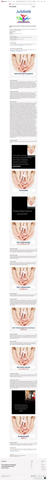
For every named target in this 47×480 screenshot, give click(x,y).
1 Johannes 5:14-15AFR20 (14, 373)
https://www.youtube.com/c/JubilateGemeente (16, 45)
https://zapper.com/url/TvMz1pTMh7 (15, 451)
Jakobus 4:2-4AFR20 (13, 299)
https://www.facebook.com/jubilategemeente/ (16, 51)
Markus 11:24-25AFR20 (13, 248)
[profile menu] (44, 1)
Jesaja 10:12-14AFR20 (13, 80)
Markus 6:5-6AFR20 (13, 341)
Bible (8, 1)
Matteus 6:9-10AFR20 (13, 442)
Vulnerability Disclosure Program (5, 476)
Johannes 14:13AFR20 (13, 140)
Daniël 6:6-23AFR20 (13, 101)
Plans (10, 1)
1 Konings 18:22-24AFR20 (14, 91)
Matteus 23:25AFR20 (13, 293)
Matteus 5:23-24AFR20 (14, 255)
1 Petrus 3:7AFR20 (13, 261)
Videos (13, 1)
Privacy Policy (7, 475)
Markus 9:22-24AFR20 (13, 334)
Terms (10, 475)
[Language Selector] (41, 1)
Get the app (38, 1)
